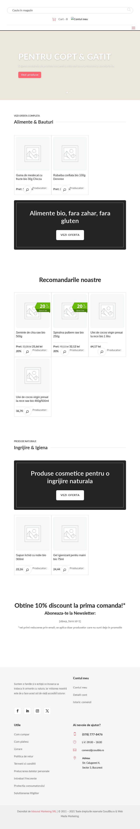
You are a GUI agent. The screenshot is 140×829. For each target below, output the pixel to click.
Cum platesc (21, 741)
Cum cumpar (21, 734)
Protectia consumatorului (29, 786)
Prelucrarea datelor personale (31, 771)
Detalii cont (80, 695)
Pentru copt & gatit (64, 57)
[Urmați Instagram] (37, 710)
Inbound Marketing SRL (43, 811)
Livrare (18, 749)
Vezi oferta (70, 235)
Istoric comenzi (82, 702)
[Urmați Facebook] (17, 710)
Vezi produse (29, 74)
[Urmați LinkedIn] (27, 710)
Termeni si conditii (25, 763)
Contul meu (80, 687)
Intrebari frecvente (25, 778)
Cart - (63, 19)
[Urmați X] (47, 710)
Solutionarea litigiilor (26, 793)
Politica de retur (23, 756)
